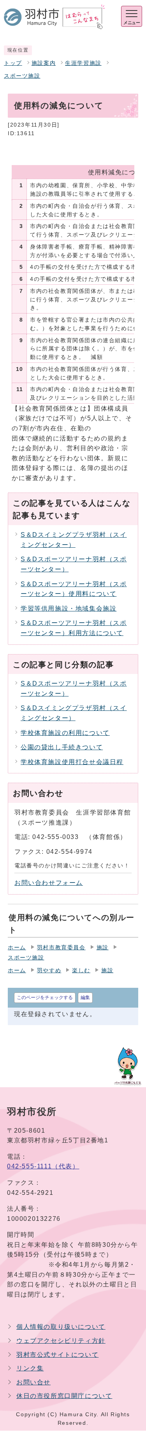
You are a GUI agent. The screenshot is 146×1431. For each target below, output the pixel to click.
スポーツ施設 (22, 76)
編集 (85, 997)
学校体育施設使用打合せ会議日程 (72, 762)
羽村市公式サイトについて (57, 1354)
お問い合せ (33, 1382)
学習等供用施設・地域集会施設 (68, 608)
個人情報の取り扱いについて (61, 1326)
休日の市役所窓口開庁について (64, 1396)
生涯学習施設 (83, 63)
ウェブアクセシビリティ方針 (61, 1340)
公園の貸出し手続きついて (62, 747)
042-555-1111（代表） (43, 1166)
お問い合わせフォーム (48, 882)
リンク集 (30, 1368)
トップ (13, 63)
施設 (103, 948)
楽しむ (81, 970)
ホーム (17, 948)
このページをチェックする (45, 997)
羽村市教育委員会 (61, 948)
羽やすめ (49, 970)
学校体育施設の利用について (65, 732)
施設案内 (44, 63)
